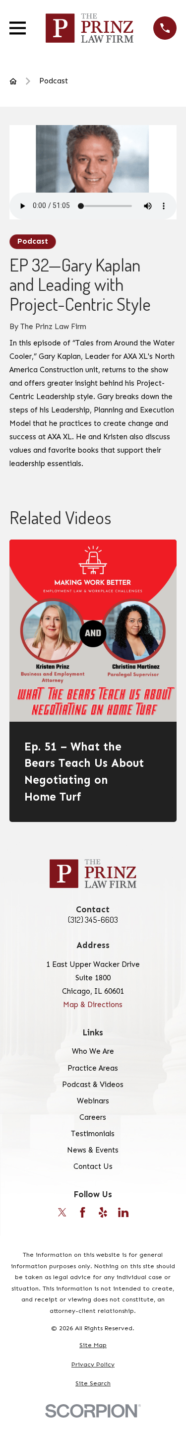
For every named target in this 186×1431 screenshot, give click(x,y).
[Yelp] (103, 1212)
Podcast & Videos (93, 1084)
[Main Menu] (17, 28)
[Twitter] (62, 1212)
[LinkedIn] (123, 1212)
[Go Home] (13, 81)
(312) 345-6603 (93, 920)
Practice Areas (92, 1068)
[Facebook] (82, 1212)
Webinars (93, 1100)
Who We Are (93, 1051)
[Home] (90, 28)
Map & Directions (93, 1004)
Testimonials (93, 1133)
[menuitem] (93, 1345)
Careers (92, 1117)
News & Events (93, 1150)
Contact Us (93, 1166)
